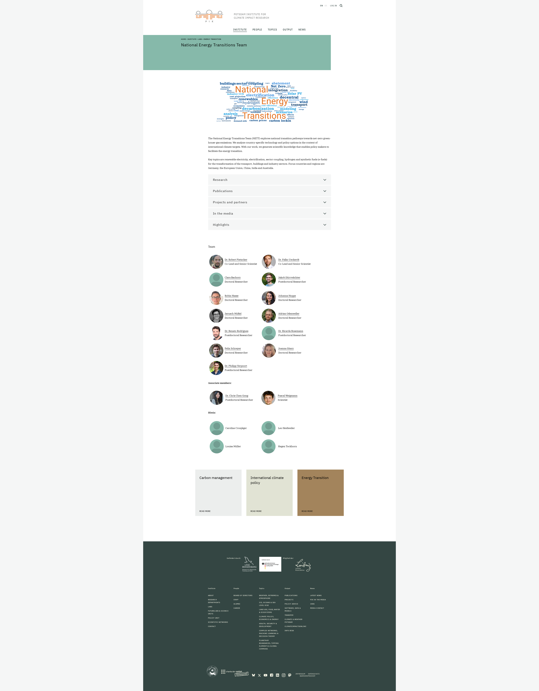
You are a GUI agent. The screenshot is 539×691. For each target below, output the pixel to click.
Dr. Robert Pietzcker (236, 259)
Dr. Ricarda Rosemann (290, 331)
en (321, 5)
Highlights (221, 225)
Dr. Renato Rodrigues (236, 331)
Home (183, 39)
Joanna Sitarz (286, 348)
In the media (223, 213)
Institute (192, 39)
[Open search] (341, 5)
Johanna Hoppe (287, 295)
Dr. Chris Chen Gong (236, 395)
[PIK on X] (259, 675)
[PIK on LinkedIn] (278, 675)
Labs (200, 39)
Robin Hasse (231, 295)
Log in (333, 5)
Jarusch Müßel (233, 313)
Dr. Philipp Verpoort (236, 365)
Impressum (300, 674)
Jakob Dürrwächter (289, 277)
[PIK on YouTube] (266, 675)
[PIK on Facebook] (272, 675)
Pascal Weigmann (287, 395)
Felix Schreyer (233, 348)
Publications (223, 191)
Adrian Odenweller (288, 313)
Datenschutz (314, 674)
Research (220, 180)
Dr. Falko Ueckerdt (288, 259)
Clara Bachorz (233, 277)
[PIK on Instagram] (284, 675)
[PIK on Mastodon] (289, 675)
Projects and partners (230, 202)
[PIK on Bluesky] (254, 675)
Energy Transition (212, 39)
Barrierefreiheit (307, 676)
